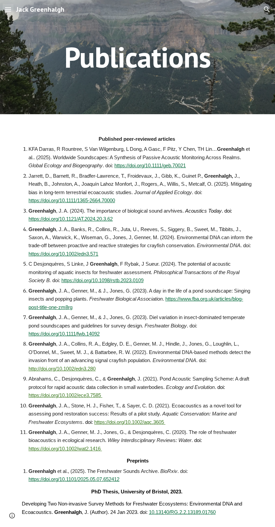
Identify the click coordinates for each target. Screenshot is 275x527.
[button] (8, 9)
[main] (138, 57)
